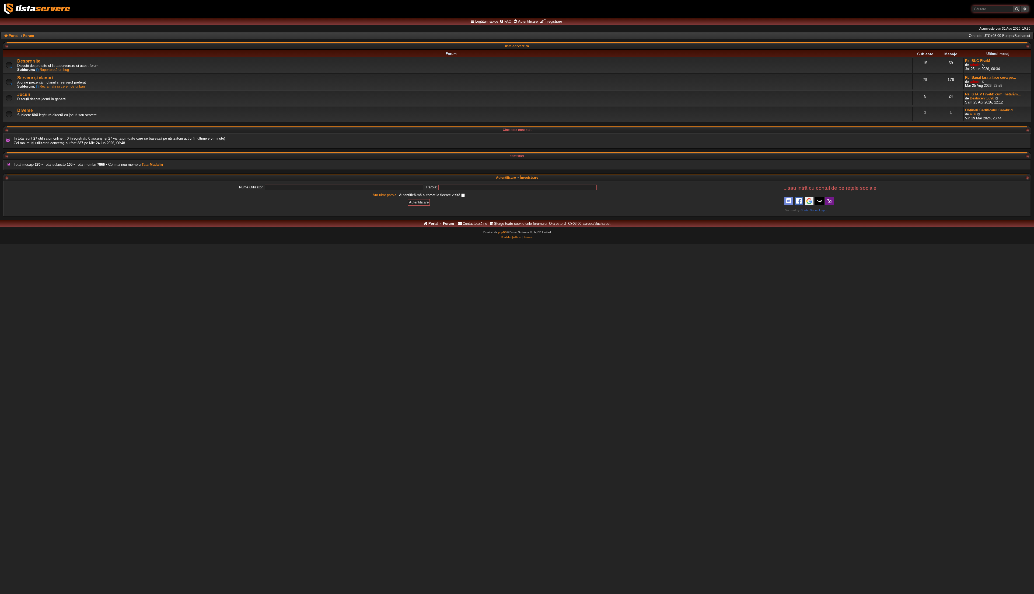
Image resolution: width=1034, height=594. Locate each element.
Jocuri (23, 94)
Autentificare (506, 177)
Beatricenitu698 (982, 98)
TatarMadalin (152, 165)
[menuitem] (505, 21)
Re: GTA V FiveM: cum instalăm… (993, 94)
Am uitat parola (384, 195)
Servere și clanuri (35, 77)
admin (975, 65)
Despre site (28, 61)
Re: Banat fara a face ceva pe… (990, 77)
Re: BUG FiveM (977, 61)
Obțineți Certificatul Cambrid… (990, 110)
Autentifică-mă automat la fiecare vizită (430, 195)
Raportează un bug (54, 70)
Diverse (25, 110)
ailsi (973, 114)
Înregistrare (529, 177)
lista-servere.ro (517, 46)
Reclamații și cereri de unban (62, 86)
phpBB (502, 232)
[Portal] (37, 9)
